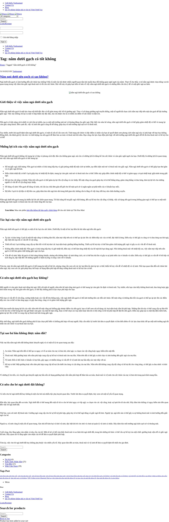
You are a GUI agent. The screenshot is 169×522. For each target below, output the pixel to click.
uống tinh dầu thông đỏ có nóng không (108, 478)
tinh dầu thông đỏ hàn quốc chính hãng (42, 210)
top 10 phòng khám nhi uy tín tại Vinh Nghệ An (23, 10)
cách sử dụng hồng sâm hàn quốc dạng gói (78, 476)
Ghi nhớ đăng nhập (10, 37)
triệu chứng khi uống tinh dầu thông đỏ (63, 478)
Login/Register (6, 24)
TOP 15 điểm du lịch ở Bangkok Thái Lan (39, 478)
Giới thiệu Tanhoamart (14, 3)
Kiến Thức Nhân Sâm (13, 462)
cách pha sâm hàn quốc (24, 476)
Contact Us (9, 5)
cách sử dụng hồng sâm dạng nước (56, 476)
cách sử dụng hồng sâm (38, 476)
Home (2, 65)
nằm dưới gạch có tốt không (19, 478)
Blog (7, 7)
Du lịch (8, 459)
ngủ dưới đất (132, 476)
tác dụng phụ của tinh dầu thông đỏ (85, 478)
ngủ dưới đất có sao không (144, 476)
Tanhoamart (17, 71)
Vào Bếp (8, 464)
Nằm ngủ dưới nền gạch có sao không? (24, 76)
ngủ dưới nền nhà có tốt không (119, 476)
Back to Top (5, 519)
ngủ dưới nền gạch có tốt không (100, 476)
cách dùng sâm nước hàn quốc (8, 476)
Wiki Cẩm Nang (11, 466)
